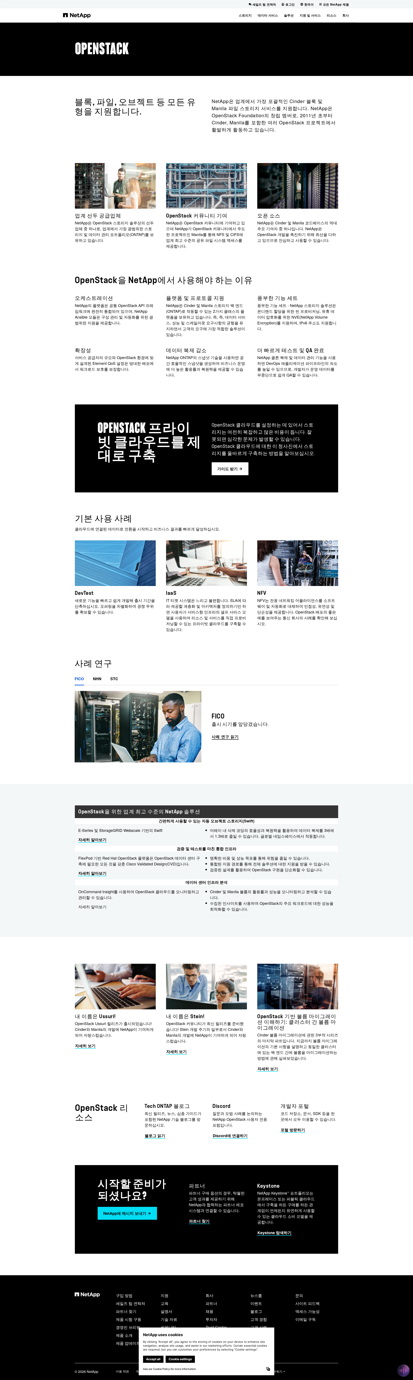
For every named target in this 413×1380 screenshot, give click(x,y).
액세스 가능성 (307, 1311)
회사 (209, 1295)
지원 (164, 1295)
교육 (164, 1303)
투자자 (211, 1319)
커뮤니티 (168, 1327)
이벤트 (256, 1303)
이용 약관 (122, 1371)
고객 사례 (258, 1327)
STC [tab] (114, 679)
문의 (299, 1295)
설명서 (166, 1311)
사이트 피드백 (307, 1303)
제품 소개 (124, 1335)
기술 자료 (169, 1319)
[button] (245, 15)
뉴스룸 (256, 1295)
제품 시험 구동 (128, 1319)
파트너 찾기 (126, 1311)
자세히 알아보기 (92, 839)
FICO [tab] (79, 679)
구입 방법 (124, 1295)
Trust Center (216, 1327)
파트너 (211, 1303)
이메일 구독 (305, 1319)
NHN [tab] (97, 679)
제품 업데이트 (128, 1343)
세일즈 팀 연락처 (130, 1303)
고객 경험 (258, 1319)
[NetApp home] (76, 15)
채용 (209, 1311)
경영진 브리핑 (128, 1327)
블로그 (256, 1311)
